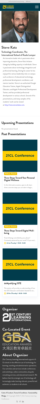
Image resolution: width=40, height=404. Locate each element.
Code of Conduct (7, 393)
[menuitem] (16, 1)
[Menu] (36, 7)
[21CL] (16, 7)
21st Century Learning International (15, 359)
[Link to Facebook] (20, 401)
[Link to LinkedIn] (22, 401)
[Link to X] (17, 401)
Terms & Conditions (20, 393)
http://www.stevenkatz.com (14, 104)
